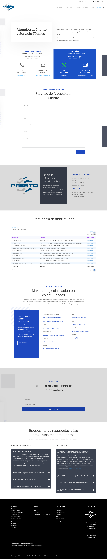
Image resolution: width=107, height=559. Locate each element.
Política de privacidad (24, 556)
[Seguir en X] (85, 507)
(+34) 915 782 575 (21, 75)
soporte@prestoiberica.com (85, 75)
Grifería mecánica (16, 510)
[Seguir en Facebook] (82, 507)
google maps (90, 240)
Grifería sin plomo (16, 509)
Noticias (92, 7)
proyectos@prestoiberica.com (52, 317)
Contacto (98, 7)
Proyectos (85, 7)
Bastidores (14, 522)
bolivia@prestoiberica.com (51, 349)
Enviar (80, 152)
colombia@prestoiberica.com (51, 342)
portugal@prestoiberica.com (80, 338)
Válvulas (13, 520)
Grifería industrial (16, 518)
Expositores (14, 527)
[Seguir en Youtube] (94, 507)
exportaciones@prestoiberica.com (53, 321)
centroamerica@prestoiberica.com (53, 335)
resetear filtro (15, 227)
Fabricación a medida (61, 512)
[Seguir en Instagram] (88, 507)
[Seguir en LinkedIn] (91, 507)
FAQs (35, 510)
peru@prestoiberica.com (79, 317)
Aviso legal (36, 512)
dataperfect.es (63, 556)
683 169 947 (64, 75)
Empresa (78, 7)
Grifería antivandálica (17, 512)
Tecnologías (69, 7)
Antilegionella (14, 523)
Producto (59, 7)
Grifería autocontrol (16, 516)
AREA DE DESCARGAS (82, 1)
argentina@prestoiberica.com (80, 331)
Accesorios (14, 525)
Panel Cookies (45, 556)
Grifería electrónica (16, 514)
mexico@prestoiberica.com (51, 328)
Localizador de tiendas (62, 522)
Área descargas (60, 518)
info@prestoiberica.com (43, 75)
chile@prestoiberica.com (79, 324)
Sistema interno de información (42, 514)
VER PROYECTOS (24, 343)
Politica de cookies (36, 556)
